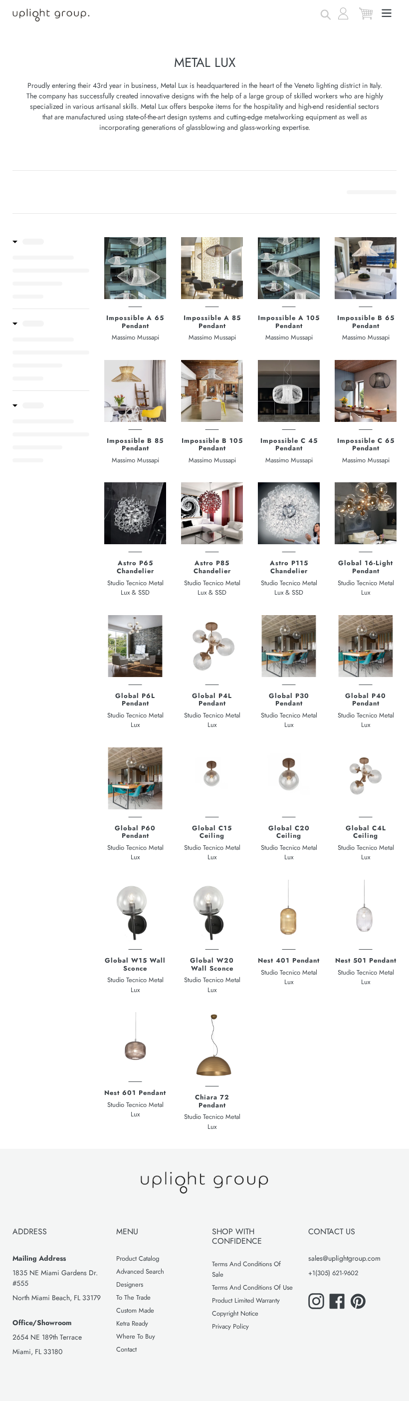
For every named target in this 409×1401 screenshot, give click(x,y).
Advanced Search (140, 1271)
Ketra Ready (132, 1323)
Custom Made (135, 1310)
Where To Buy (135, 1336)
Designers (129, 1284)
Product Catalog (137, 1258)
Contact (126, 1349)
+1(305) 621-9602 (333, 1273)
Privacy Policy (230, 1326)
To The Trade (133, 1297)
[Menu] (387, 11)
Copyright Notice (235, 1313)
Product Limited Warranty (246, 1300)
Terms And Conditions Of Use (252, 1287)
